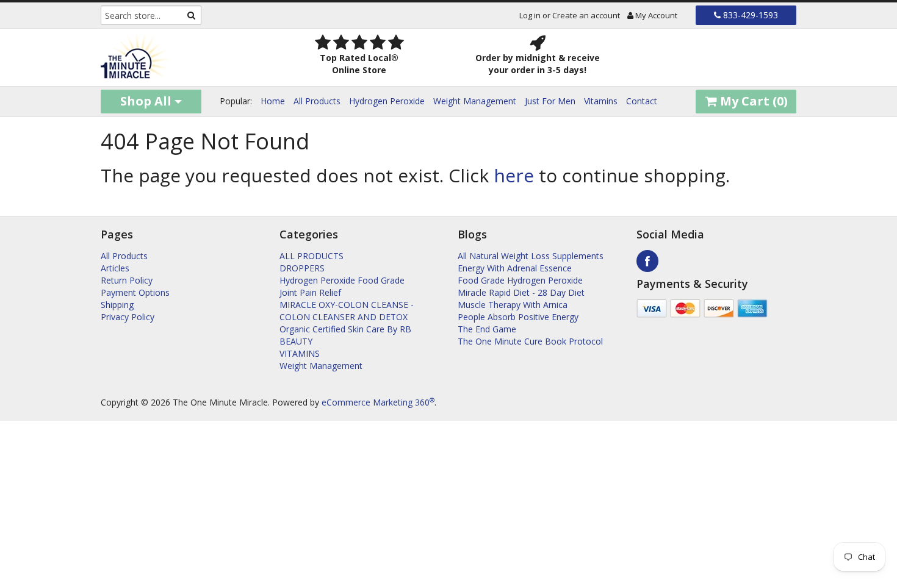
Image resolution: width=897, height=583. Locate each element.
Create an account (586, 15)
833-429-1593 (749, 15)
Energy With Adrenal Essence (515, 268)
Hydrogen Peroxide (387, 101)
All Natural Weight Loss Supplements (530, 256)
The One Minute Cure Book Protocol (530, 341)
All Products (317, 101)
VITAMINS (299, 353)
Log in (530, 15)
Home (273, 101)
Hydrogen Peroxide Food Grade (342, 280)
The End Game (487, 329)
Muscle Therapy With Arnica (512, 304)
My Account (655, 15)
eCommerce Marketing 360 (378, 402)
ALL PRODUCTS (311, 256)
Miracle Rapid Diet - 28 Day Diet (521, 292)
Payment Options (135, 292)
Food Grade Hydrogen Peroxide (520, 280)
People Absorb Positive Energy (518, 317)
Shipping (117, 304)
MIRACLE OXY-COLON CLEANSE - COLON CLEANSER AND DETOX (346, 311)
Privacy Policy (127, 317)
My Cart (752, 101)
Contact (641, 101)
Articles (115, 268)
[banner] (181, 57)
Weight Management (474, 101)
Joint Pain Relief (310, 292)
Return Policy (127, 280)
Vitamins (601, 101)
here (514, 175)
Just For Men (550, 101)
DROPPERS (302, 268)
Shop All (147, 101)
